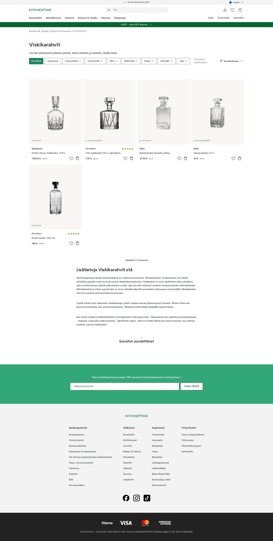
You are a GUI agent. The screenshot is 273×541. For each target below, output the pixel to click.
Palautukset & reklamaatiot (82, 451)
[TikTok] (147, 498)
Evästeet (73, 474)
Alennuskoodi (159, 485)
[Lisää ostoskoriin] (77, 158)
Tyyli (181, 61)
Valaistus (127, 468)
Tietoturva (74, 468)
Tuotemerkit (223, 18)
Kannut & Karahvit (61, 31)
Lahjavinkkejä (158, 468)
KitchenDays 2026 (161, 479)
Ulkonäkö (165, 61)
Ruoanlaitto (35, 17)
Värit (112, 61)
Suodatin (36, 61)
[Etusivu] (40, 10)
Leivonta (69, 17)
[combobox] (236, 2)
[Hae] (109, 10)
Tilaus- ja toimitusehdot (81, 463)
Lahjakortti (128, 479)
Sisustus (105, 17)
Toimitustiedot (76, 440)
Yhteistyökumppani (191, 446)
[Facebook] (126, 498)
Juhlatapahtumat (160, 463)
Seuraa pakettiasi (77, 446)
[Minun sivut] (225, 10)
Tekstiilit (127, 463)
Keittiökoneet (53, 17)
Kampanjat (120, 17)
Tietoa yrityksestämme (193, 435)
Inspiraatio (238, 18)
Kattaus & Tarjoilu (87, 17)
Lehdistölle (187, 451)
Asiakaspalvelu (76, 435)
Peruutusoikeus (77, 485)
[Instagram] (136, 498)
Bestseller (157, 457)
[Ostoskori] (240, 10)
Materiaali (129, 61)
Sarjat (147, 61)
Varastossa (52, 61)
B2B (71, 479)
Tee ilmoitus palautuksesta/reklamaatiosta (90, 457)
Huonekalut (129, 457)
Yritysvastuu (188, 440)
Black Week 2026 (161, 474)
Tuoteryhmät (71, 61)
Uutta (210, 18)
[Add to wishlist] (71, 158)
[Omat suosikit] (232, 10)
